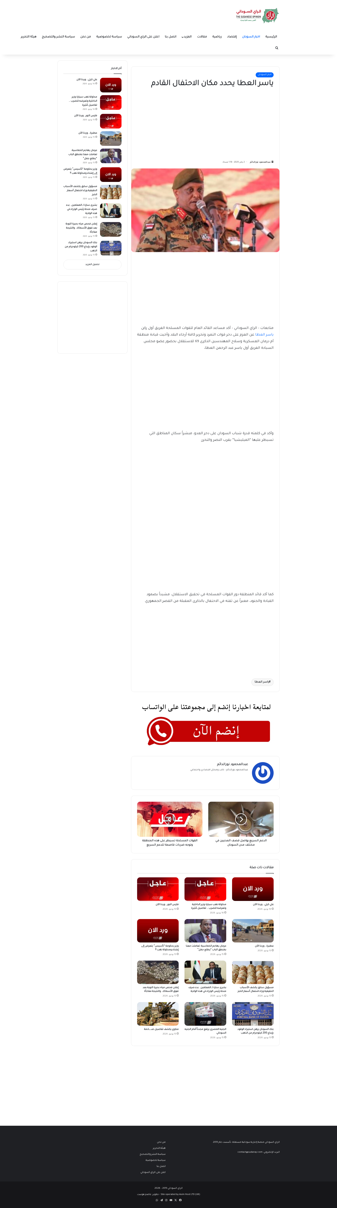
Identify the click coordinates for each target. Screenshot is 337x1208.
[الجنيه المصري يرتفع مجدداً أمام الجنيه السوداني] (205, 1014)
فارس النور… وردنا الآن (167, 904)
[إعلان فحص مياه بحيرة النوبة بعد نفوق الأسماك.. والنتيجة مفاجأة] (158, 972)
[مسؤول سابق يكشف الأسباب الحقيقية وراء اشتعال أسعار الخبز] (253, 972)
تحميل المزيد (92, 264)
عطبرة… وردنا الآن (264, 946)
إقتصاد (232, 37)
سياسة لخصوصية (109, 37)
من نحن (85, 37)
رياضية (217, 37)
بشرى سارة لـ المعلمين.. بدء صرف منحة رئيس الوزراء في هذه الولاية (81, 209)
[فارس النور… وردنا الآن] (158, 889)
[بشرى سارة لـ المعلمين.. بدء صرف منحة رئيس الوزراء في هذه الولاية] (205, 972)
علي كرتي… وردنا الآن (263, 904)
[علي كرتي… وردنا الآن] (253, 889)
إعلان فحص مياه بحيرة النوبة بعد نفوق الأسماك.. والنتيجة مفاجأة (81, 228)
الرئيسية (271, 37)
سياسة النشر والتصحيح (58, 37)
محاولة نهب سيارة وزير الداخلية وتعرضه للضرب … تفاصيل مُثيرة (83, 101)
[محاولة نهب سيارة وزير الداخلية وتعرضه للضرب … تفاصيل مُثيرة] (205, 889)
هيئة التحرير (28, 37)
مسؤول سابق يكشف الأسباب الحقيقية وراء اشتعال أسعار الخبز (80, 190)
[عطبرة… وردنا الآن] (253, 930)
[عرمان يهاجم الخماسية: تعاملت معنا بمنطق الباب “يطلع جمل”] (205, 930)
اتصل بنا (170, 37)
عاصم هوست (144, 1194)
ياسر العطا (264, 335)
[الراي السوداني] (258, 15)
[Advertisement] (244, 122)
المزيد (188, 37)
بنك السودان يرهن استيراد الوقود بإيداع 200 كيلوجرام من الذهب (81, 246)
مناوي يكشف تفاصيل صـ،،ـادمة (161, 1029)
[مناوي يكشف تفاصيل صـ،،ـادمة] (158, 1014)
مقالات (202, 37)
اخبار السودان (251, 37)
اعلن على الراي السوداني (143, 37)
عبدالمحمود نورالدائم (260, 162)
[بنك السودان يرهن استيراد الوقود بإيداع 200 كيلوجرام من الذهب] (253, 1014)
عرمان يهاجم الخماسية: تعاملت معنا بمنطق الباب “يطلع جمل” (82, 154)
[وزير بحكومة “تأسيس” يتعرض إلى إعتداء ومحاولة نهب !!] (158, 930)
